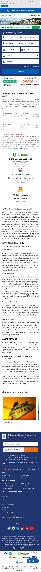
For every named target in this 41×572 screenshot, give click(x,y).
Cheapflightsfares (9, 16)
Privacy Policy (6, 502)
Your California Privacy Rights (11, 515)
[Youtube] (31, 528)
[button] (20, 562)
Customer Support (8, 483)
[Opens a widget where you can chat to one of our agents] (33, 561)
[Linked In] (17, 528)
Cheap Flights (6, 475)
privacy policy (23, 459)
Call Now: (22, 10)
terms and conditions (17, 148)
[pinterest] (26, 528)
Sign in (33, 15)
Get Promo (35, 27)
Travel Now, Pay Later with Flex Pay (13, 517)
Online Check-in (26, 483)
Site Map (4, 496)
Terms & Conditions (8, 504)
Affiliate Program (7, 512)
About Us (5, 494)
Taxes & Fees (5, 507)
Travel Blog (24, 486)
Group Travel (25, 478)
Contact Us (24, 494)
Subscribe (31, 450)
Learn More (11, 3)
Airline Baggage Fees (8, 486)
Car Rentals (5, 478)
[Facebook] (9, 529)
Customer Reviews (7, 488)
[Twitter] (13, 528)
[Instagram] (22, 528)
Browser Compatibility (28, 488)
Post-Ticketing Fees (8, 510)
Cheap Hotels (25, 475)
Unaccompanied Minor (31, 66)
